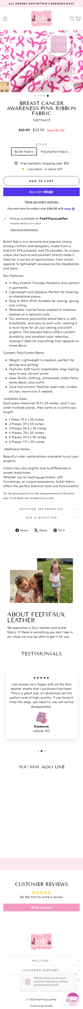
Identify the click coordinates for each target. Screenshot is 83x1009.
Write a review (41, 907)
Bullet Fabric (24, 151)
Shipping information (41, 509)
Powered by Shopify (41, 1005)
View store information (24, 229)
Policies (40, 960)
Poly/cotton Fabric (54, 151)
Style (41, 144)
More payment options (41, 202)
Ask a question (41, 517)
